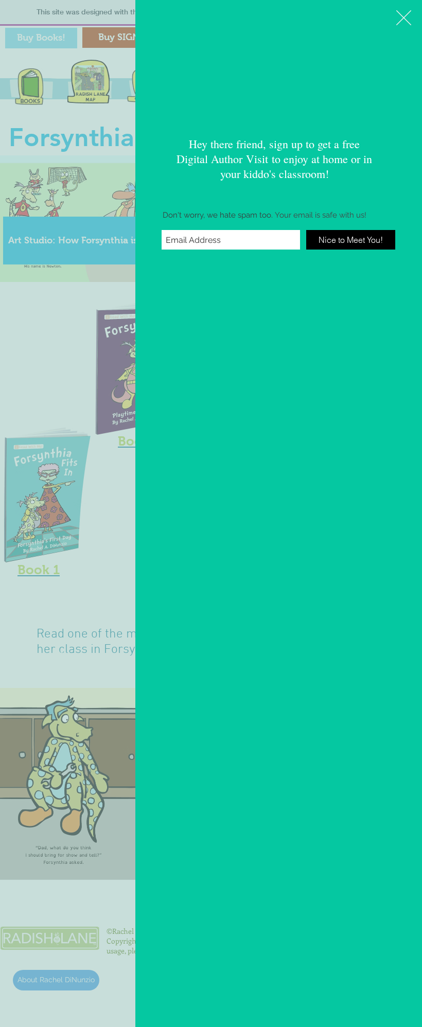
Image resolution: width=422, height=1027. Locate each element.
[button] (404, 17)
